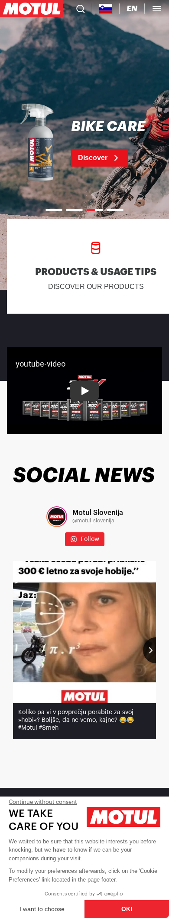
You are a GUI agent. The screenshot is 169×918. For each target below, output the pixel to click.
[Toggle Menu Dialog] (157, 8)
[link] (84, 143)
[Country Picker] (106, 9)
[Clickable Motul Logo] (31, 8)
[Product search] (80, 8)
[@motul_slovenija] (56, 516)
